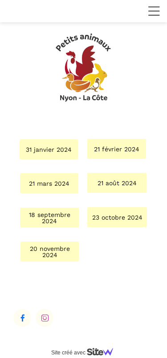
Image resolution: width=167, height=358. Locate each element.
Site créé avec (69, 353)
